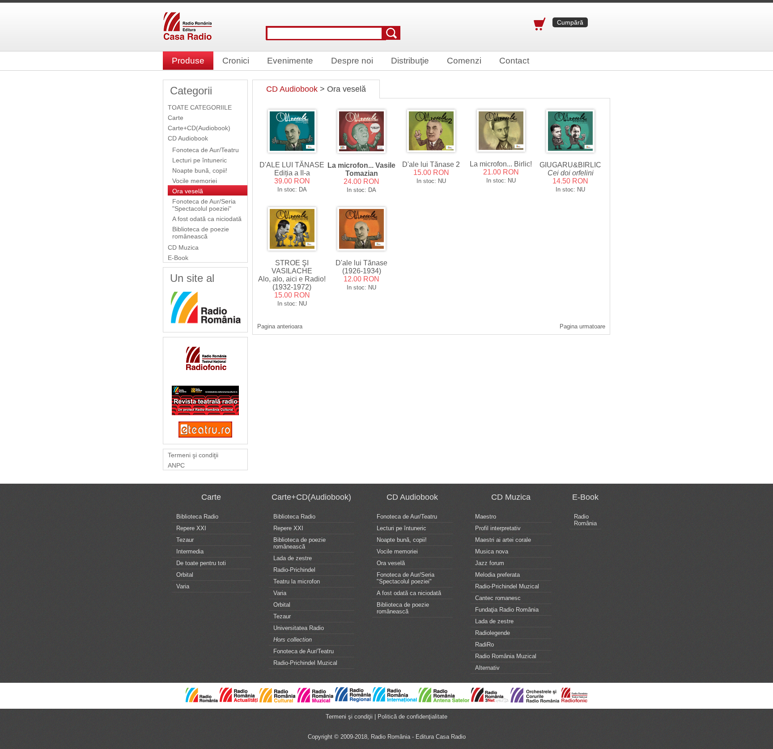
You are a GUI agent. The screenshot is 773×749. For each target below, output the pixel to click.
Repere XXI (191, 528)
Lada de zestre (292, 558)
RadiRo (484, 644)
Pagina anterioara (279, 326)
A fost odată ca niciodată (207, 218)
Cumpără (570, 22)
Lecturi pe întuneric (199, 160)
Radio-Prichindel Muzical (305, 663)
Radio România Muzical (505, 656)
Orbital (184, 574)
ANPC (176, 465)
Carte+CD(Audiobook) (199, 128)
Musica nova (491, 551)
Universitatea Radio (298, 628)
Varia (182, 586)
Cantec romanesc (498, 598)
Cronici (235, 60)
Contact (514, 60)
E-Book (178, 257)
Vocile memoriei (194, 180)
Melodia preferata (497, 574)
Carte (175, 117)
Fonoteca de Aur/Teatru (205, 149)
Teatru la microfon (296, 581)
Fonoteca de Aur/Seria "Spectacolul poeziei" (204, 205)
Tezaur (185, 539)
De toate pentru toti (201, 563)
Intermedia (190, 551)
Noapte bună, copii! (199, 170)
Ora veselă (187, 191)
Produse (188, 60)
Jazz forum (489, 563)
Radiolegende (492, 633)
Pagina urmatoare (582, 326)
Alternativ (487, 667)
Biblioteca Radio (197, 516)
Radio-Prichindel (294, 569)
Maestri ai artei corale (503, 539)
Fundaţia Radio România (507, 609)
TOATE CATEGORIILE (200, 107)
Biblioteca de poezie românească (200, 233)
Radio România (585, 520)
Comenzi (464, 60)
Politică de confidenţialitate (412, 716)
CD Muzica (183, 247)
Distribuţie (410, 60)
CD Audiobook (188, 138)
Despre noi (352, 60)
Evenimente (290, 60)
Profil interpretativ (498, 528)
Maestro (485, 516)
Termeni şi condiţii (193, 455)
